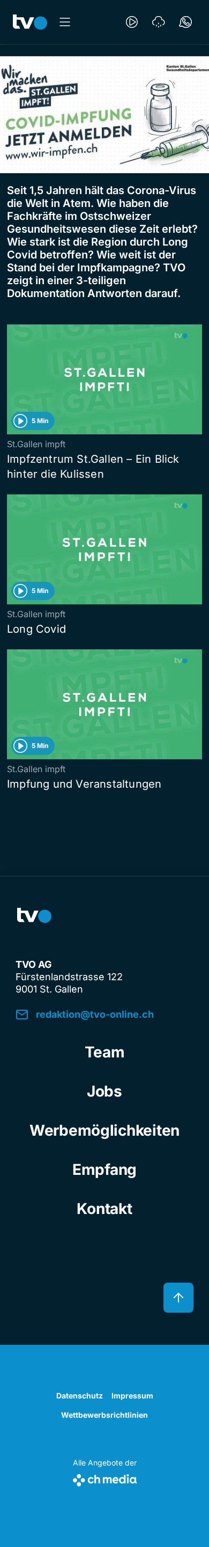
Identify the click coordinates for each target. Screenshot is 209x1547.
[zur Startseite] (30, 22)
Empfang (104, 1169)
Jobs (104, 1091)
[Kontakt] (185, 22)
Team (105, 1052)
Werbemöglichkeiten (104, 1130)
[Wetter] (158, 22)
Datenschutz (79, 1395)
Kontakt (104, 1209)
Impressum (132, 1395)
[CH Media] (105, 1478)
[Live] (132, 22)
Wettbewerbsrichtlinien (104, 1414)
